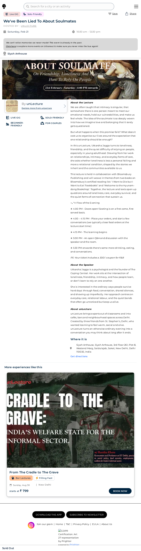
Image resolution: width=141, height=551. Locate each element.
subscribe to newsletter (87, 514)
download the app (49, 514)
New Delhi (43, 484)
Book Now (120, 491)
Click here (11, 46)
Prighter (74, 544)
